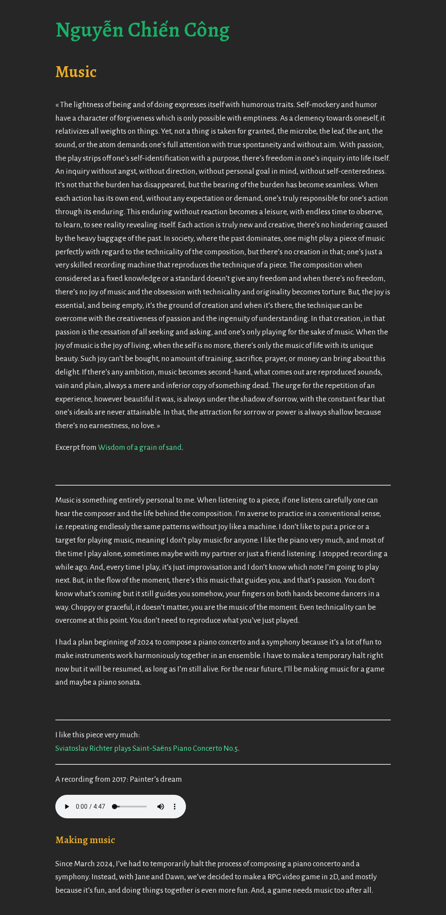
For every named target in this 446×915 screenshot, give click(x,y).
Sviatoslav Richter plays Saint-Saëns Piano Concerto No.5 (146, 748)
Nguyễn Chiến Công (142, 29)
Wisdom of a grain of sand (140, 447)
